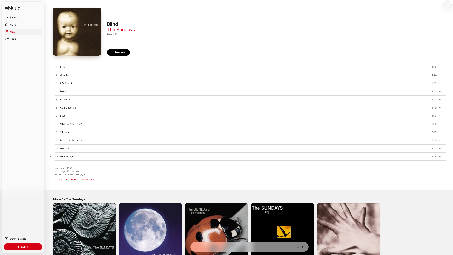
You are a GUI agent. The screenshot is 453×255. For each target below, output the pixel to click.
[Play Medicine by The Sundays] (56, 148)
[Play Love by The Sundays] (56, 116)
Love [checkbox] (62, 115)
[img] (12, 8)
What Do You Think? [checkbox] (71, 124)
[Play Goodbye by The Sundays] (56, 75)
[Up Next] (298, 246)
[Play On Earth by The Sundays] (56, 99)
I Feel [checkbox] (63, 67)
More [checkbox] (63, 91)
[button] (23, 18)
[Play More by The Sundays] (56, 91)
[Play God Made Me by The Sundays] (56, 107)
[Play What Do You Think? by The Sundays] (56, 124)
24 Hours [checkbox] (65, 132)
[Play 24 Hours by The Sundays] (56, 132)
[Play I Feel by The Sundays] (56, 67)
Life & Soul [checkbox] (66, 83)
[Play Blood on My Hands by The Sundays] (56, 140)
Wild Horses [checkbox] (66, 156)
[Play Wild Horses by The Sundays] (56, 156)
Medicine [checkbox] (65, 148)
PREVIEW (433, 67)
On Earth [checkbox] (65, 99)
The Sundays (121, 29)
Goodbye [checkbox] (65, 75)
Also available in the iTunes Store (73, 179)
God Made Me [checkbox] (68, 107)
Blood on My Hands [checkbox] (71, 140)
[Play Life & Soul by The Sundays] (56, 83)
